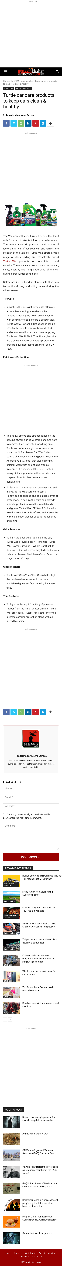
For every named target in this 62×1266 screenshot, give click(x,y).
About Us (18, 1253)
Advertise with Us (47, 1253)
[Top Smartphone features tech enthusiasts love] (11, 992)
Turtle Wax (10, 261)
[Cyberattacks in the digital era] (11, 1238)
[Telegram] (43, 123)
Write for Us (30, 1253)
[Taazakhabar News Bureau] (31, 739)
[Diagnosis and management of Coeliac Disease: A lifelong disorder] (11, 1222)
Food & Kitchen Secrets (10, 916)
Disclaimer (24, 1256)
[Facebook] (6, 123)
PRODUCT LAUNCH (23, 88)
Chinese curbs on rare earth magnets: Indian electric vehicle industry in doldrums (38, 958)
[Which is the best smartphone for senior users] (11, 976)
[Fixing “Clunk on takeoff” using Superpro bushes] (11, 897)
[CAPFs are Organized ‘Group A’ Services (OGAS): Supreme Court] (11, 1155)
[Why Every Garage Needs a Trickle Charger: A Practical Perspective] (11, 929)
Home (6, 81)
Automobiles (27, 81)
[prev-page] (5, 1020)
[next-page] (10, 1020)
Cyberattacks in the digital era (37, 1233)
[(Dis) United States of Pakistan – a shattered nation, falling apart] (11, 1189)
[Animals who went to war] (11, 1139)
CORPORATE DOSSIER (9, 884)
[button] (5, 71)
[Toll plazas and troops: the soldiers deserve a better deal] (11, 945)
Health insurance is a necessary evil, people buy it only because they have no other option (40, 1203)
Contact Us (37, 1256)
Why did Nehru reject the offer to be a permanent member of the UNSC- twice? (40, 1170)
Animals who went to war (35, 1133)
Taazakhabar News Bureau (20, 115)
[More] (50, 123)
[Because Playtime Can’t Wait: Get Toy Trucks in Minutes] (11, 913)
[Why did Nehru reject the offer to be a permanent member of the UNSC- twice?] (11, 1172)
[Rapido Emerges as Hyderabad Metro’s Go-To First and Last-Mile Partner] (11, 881)
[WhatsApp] (21, 123)
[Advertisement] (31, 34)
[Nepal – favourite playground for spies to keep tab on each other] (11, 1122)
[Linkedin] (28, 123)
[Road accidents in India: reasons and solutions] (11, 1008)
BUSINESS (15, 81)
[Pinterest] (35, 123)
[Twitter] (13, 123)
